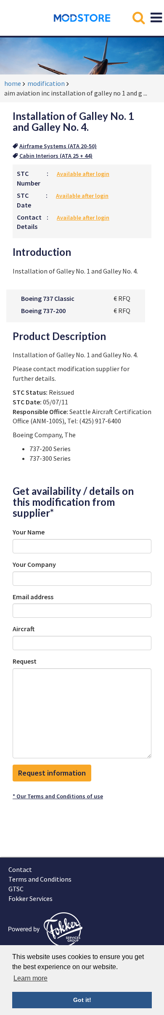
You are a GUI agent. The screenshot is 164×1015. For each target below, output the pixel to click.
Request (25, 661)
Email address (33, 597)
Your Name (29, 532)
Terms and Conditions (39, 879)
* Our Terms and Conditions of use (58, 796)
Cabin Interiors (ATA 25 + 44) (56, 155)
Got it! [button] (82, 999)
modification (46, 83)
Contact (20, 869)
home (12, 83)
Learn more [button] (30, 978)
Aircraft (23, 628)
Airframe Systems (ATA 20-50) (58, 146)
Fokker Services (30, 898)
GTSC (16, 889)
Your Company (34, 564)
